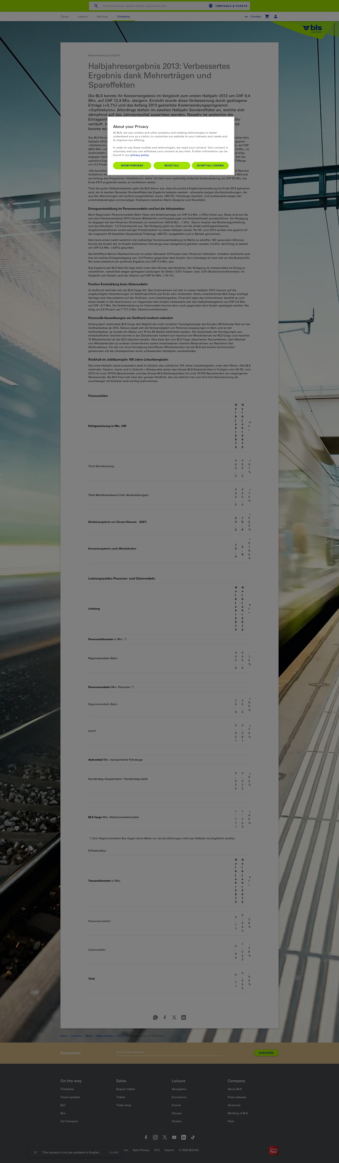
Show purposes (132, 165)
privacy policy (139, 155)
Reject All (172, 165)
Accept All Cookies (210, 165)
